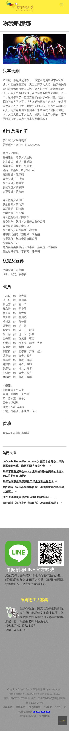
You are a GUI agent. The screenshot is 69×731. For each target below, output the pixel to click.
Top (62, 720)
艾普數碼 (44, 715)
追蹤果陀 (7, 707)
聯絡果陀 (20, 707)
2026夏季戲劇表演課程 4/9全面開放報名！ (27, 497)
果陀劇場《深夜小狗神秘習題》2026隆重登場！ (31, 502)
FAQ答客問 (34, 707)
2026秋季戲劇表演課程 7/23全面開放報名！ (28, 481)
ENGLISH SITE (52, 707)
